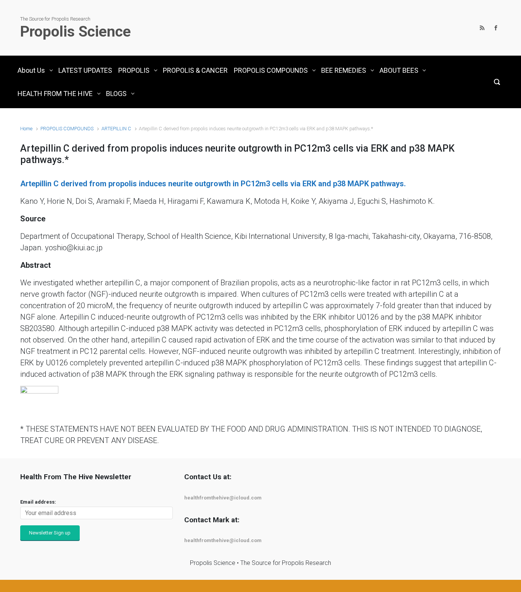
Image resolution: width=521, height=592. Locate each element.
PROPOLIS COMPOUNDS (66, 128)
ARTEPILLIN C (116, 128)
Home (26, 128)
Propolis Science (75, 31)
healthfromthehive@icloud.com (223, 498)
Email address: (38, 502)
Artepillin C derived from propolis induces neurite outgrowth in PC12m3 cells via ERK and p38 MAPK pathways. (213, 183)
